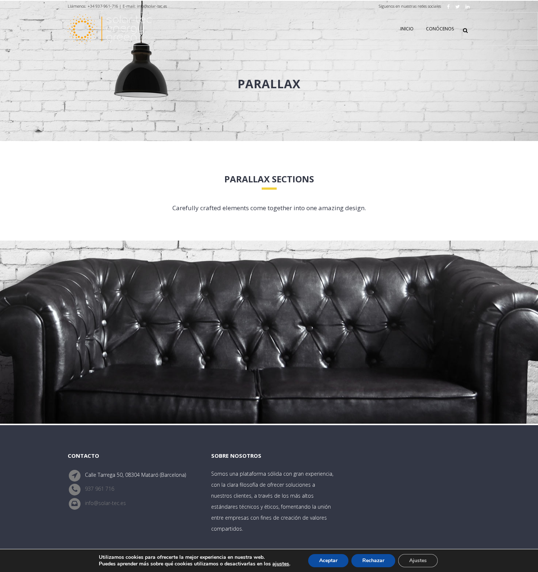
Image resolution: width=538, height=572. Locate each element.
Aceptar (328, 560)
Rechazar (373, 560)
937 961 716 (99, 489)
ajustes (280, 564)
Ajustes (418, 560)
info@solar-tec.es (105, 502)
